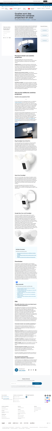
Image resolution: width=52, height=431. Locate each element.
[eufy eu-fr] (3, 6)
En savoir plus (45, 30)
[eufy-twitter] (50, 395)
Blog (34, 411)
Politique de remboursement (34, 427)
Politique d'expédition (25, 427)
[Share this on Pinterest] (33, 370)
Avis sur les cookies (21, 428)
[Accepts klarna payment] (47, 402)
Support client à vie (17, 401)
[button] (48, 1)
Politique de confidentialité (43, 427)
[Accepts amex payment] (47, 397)
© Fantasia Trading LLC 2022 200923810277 (8, 427)
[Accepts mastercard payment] (49, 399)
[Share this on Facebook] (31, 370)
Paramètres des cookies (5, 428)
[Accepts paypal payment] (45, 400)
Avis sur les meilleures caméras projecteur (6, 31)
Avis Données (28, 428)
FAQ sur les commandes (21, 415)
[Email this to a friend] (36, 370)
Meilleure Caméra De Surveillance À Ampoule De (26, 257)
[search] (44, 6)
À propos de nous (17, 427)
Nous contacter (36, 410)
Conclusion (5, 33)
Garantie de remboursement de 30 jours (20, 398)
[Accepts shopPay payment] (47, 400)
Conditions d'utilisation (14, 428)
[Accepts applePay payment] (49, 397)
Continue (45, 1)
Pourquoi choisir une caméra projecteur (6, 29)
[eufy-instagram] (45, 395)
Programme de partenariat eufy (6, 418)
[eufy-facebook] (48, 395)
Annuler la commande (20, 416)
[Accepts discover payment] (45, 399)
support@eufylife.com (6, 396)
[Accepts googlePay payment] (47, 399)
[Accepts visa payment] (45, 402)
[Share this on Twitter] (29, 370)
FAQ (4, 35)
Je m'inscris (37, 383)
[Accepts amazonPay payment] (45, 397)
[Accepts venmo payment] (49, 400)
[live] (46, 6)
